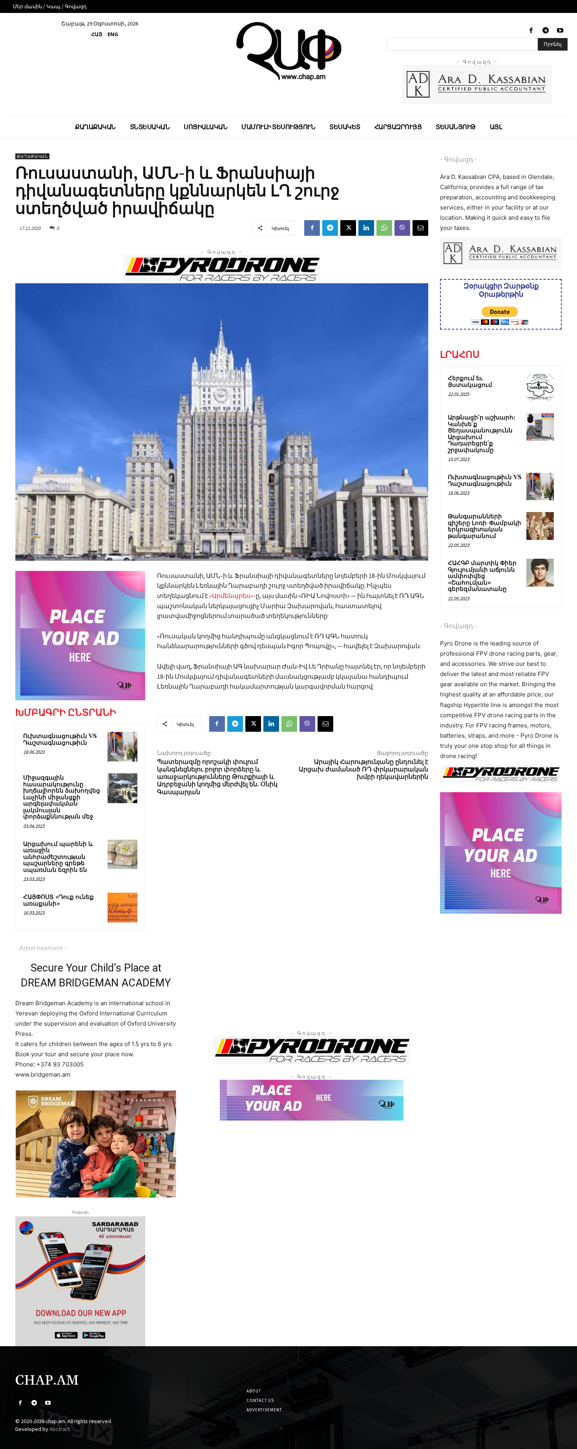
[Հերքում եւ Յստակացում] (540, 387)
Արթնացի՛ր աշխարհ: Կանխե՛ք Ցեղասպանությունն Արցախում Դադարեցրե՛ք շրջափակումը (481, 434)
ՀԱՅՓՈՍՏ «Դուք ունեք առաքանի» (58, 900)
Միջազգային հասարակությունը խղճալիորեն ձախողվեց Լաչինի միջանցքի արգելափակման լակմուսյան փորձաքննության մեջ (61, 797)
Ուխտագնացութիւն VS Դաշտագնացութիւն (60, 740)
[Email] (420, 228)
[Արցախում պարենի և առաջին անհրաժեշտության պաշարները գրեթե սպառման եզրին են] (122, 854)
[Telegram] (545, 31)
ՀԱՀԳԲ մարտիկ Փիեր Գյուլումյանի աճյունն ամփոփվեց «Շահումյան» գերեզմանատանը (482, 576)
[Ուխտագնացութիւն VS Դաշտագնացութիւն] (122, 747)
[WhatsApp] (384, 228)
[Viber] (402, 228)
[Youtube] (560, 31)
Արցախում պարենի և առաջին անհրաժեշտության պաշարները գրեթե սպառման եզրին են (58, 857)
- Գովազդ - (458, 159)
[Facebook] (531, 31)
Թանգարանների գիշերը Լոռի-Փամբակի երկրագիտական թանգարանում (484, 526)
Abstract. (60, 1429)
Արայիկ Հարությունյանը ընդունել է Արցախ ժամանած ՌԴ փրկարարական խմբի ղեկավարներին (363, 769)
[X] (348, 228)
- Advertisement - (41, 948)
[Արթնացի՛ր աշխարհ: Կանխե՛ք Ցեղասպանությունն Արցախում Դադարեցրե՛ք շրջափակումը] (540, 427)
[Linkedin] (366, 228)
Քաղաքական (32, 156)
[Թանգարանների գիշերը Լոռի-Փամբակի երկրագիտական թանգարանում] (540, 526)
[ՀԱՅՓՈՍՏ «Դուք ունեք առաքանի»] (122, 907)
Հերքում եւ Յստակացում (470, 382)
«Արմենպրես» (231, 596)
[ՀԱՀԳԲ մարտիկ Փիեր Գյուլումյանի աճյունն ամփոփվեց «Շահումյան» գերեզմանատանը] (540, 572)
